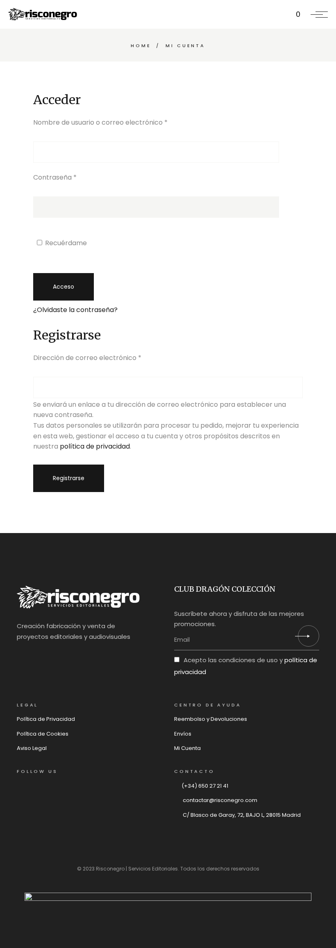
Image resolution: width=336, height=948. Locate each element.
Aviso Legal (32, 748)
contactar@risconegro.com (219, 800)
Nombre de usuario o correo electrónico (118, 122)
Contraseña (72, 177)
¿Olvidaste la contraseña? (75, 309)
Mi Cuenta (187, 748)
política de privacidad (95, 446)
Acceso (63, 287)
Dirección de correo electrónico (105, 357)
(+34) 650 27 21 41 (205, 786)
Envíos (182, 734)
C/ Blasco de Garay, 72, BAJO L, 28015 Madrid (241, 815)
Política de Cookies (42, 734)
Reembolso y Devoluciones (210, 719)
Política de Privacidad (46, 719)
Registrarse (68, 478)
